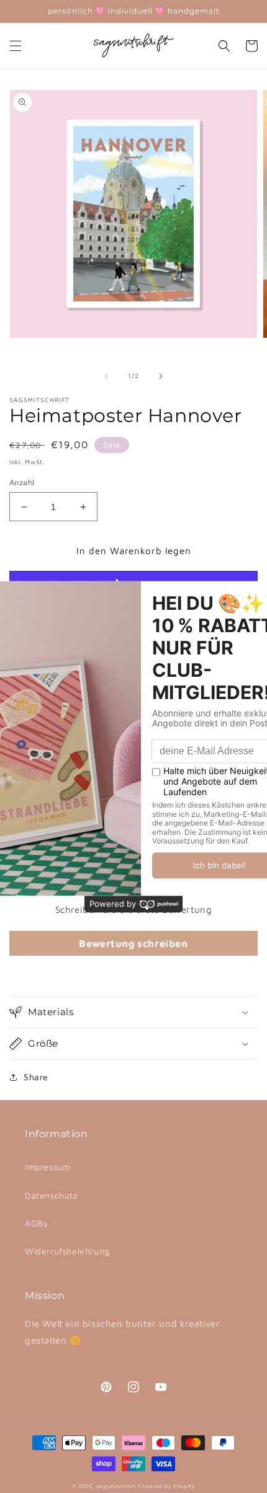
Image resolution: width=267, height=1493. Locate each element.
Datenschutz (51, 1195)
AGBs (36, 1223)
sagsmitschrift (116, 1486)
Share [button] (36, 1077)
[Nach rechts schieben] (160, 376)
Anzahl (21, 482)
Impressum (47, 1166)
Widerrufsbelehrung (67, 1251)
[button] (15, 45)
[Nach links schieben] (106, 376)
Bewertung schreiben (133, 943)
